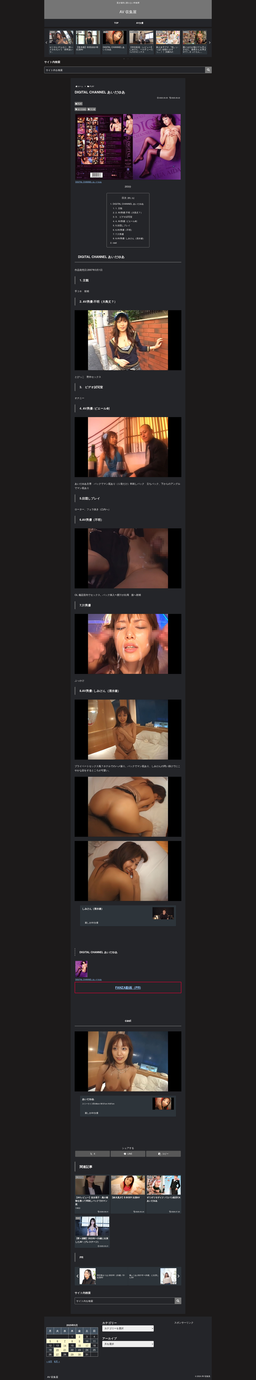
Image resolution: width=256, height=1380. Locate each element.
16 (79, 1345)
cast (115, 242)
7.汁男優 (119, 234)
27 (57, 1354)
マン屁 (92, 109)
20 (57, 1349)
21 (64, 1349)
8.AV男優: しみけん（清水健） (130, 238)
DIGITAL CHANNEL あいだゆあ (128, 203)
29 (72, 1354)
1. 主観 (121, 208)
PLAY (80, 103)
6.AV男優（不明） (124, 229)
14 (64, 1345)
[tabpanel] (61, 42)
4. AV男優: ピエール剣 (127, 221)
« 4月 (49, 1361)
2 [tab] (128, 58)
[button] (208, 70)
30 (79, 1354)
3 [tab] (132, 58)
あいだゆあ (82, 109)
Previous (46, 42)
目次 (124, 197)
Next (209, 42)
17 (87, 1345)
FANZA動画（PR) (128, 987)
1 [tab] (124, 58)
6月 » (57, 1361)
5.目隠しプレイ (122, 225)
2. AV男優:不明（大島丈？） (130, 212)
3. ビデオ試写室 (126, 216)
